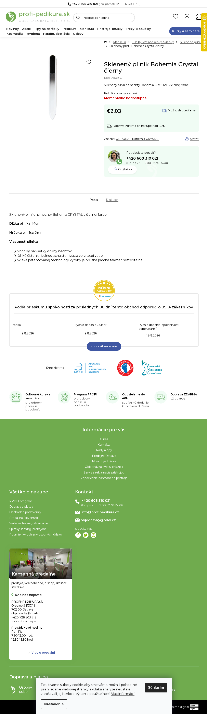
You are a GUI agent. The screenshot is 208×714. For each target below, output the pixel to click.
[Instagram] (93, 535)
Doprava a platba (21, 506)
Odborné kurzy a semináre (38, 396)
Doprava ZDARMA (183, 394)
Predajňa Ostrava (104, 456)
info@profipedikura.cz (100, 512)
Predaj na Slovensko (23, 518)
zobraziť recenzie (104, 346)
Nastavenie (54, 704)
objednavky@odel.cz (98, 520)
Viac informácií (122, 694)
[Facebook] (78, 535)
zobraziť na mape (23, 621)
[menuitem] (12, 28)
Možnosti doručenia (182, 110)
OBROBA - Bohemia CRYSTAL (137, 139)
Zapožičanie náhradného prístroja (104, 478)
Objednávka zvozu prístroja (104, 467)
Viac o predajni (43, 652)
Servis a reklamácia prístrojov (104, 472)
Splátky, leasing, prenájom (27, 529)
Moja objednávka (104, 461)
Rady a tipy (104, 450)
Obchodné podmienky (25, 512)
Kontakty (104, 444)
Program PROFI (85, 394)
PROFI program (20, 501)
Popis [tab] (94, 200)
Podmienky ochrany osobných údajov (36, 534)
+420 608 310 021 (85, 4)
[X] (86, 535)
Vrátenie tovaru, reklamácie (28, 523)
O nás (104, 439)
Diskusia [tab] (112, 200)
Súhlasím (156, 687)
